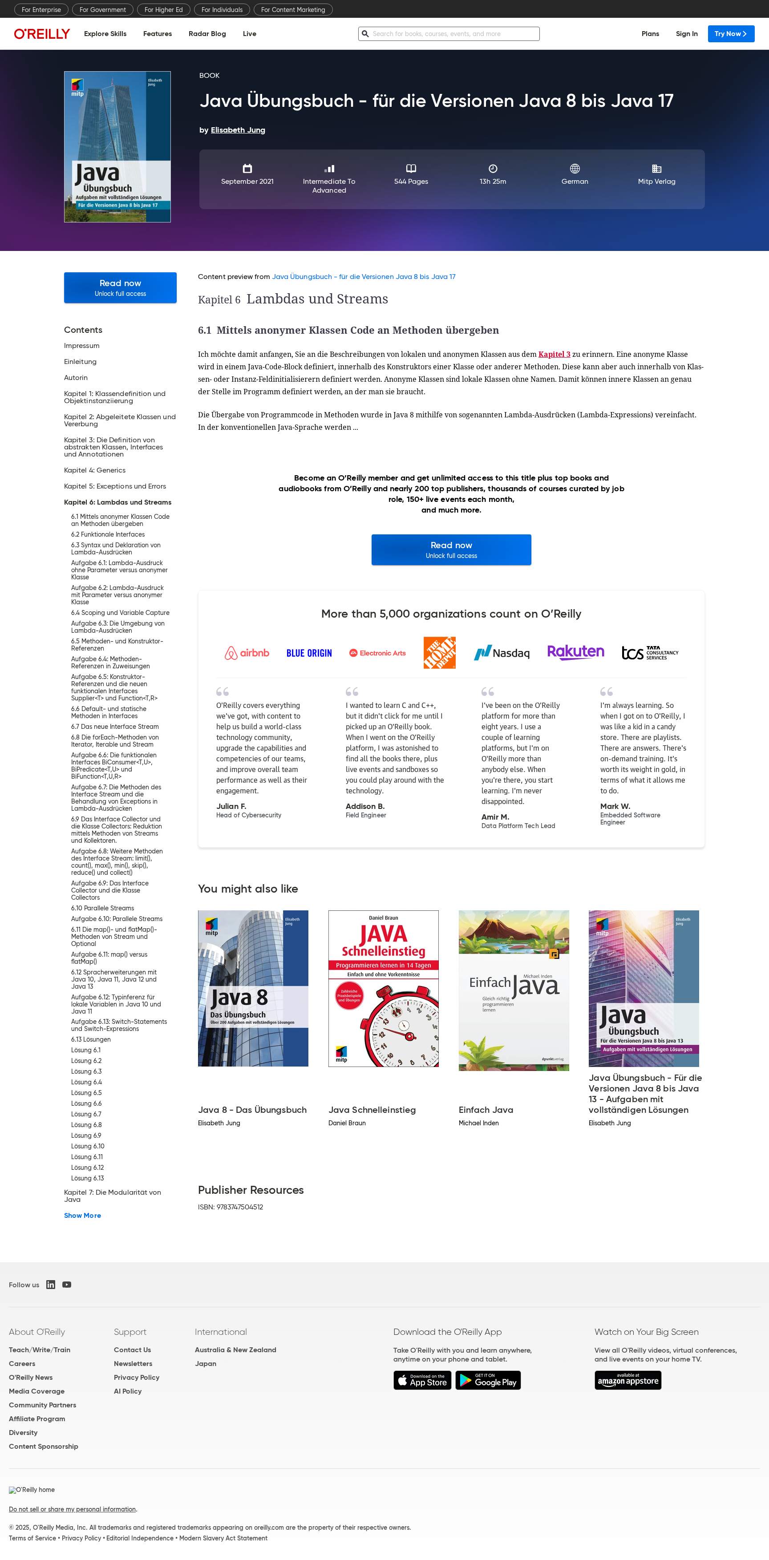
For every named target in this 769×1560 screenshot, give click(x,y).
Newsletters (133, 1363)
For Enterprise (41, 10)
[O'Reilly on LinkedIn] (50, 1284)
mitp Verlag (657, 181)
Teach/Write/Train (39, 1349)
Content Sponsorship (43, 1446)
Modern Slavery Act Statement (223, 1538)
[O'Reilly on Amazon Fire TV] (628, 1387)
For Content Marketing (293, 10)
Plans (650, 33)
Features (157, 33)
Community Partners (42, 1405)
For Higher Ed (164, 10)
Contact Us (132, 1349)
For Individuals (222, 10)
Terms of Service (32, 1538)
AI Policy (128, 1391)
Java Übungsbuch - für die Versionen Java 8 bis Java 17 (364, 276)
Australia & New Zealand (235, 1349)
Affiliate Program (37, 1418)
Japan (205, 1363)
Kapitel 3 (554, 354)
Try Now (728, 33)
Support (130, 1331)
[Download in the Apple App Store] (422, 1387)
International (221, 1331)
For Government (103, 10)
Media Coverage (37, 1391)
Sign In (687, 33)
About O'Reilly (37, 1331)
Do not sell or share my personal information (72, 1509)
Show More (82, 1215)
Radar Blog (207, 33)
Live (249, 33)
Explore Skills (105, 33)
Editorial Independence (140, 1538)
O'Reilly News (31, 1377)
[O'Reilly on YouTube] (66, 1284)
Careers (22, 1363)
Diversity (23, 1432)
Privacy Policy (136, 1377)
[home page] (42, 33)
